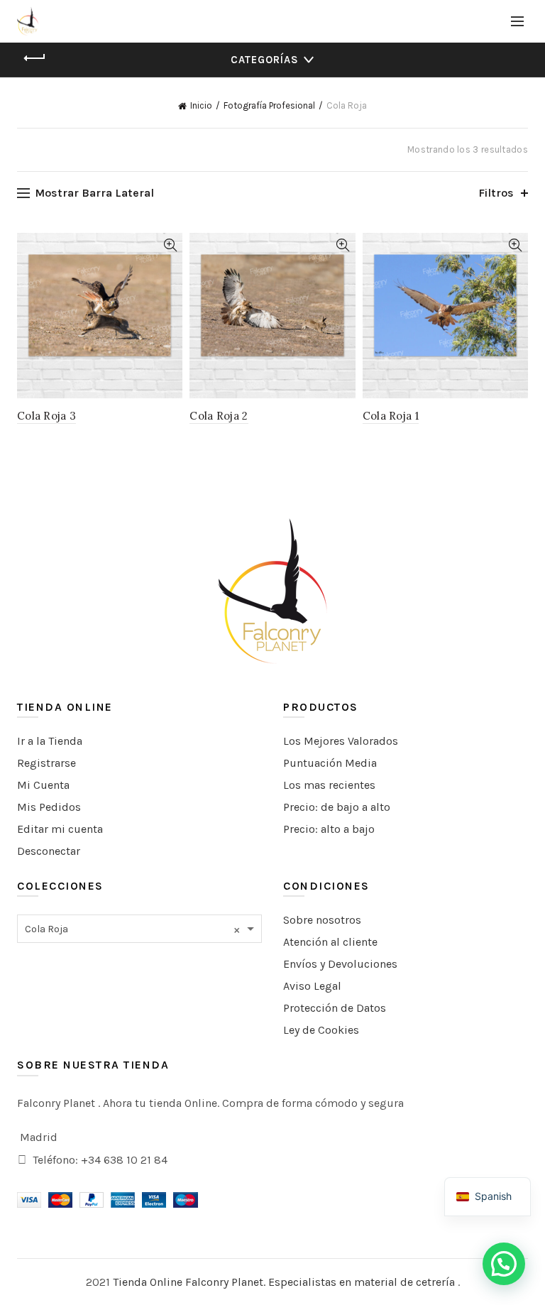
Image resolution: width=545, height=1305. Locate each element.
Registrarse (46, 763)
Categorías (265, 59)
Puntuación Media (330, 763)
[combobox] (139, 928)
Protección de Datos (334, 1008)
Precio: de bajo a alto (336, 807)
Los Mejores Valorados (340, 741)
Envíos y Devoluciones (340, 964)
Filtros (496, 193)
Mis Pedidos (49, 807)
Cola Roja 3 (46, 415)
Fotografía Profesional (269, 105)
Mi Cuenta (43, 785)
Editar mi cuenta (60, 829)
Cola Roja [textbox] (132, 929)
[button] (504, 1264)
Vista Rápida (170, 245)
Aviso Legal (312, 986)
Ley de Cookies (321, 1030)
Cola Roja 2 (218, 415)
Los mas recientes (329, 785)
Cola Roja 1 (391, 415)
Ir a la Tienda (49, 741)
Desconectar (48, 851)
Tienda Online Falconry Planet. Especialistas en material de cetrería (285, 1282)
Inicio (201, 105)
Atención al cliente (330, 942)
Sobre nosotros (322, 920)
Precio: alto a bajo (329, 829)
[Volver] (35, 58)
